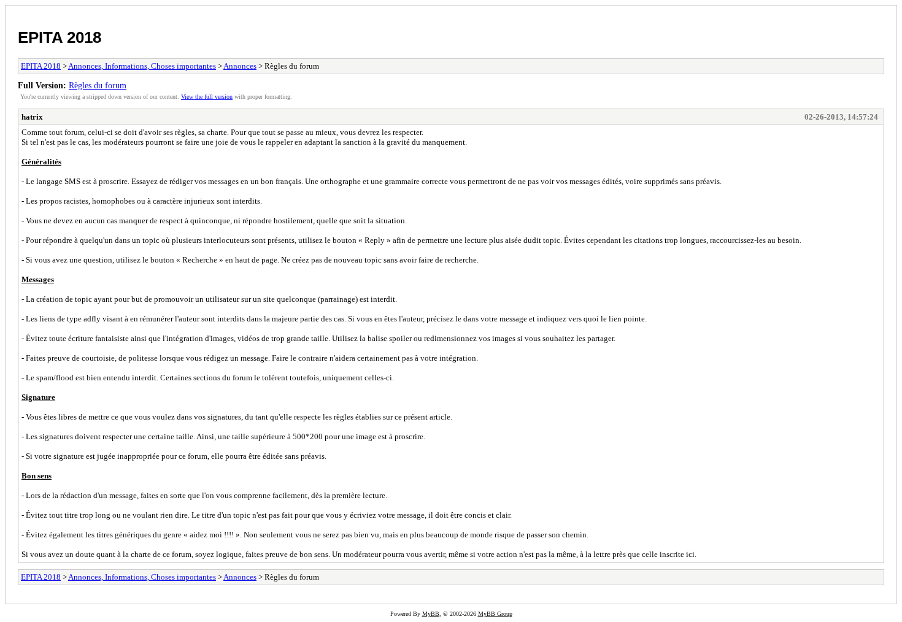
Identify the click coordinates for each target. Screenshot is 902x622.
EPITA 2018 (59, 37)
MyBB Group (495, 613)
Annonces (239, 66)
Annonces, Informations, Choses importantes (142, 66)
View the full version (207, 96)
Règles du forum (97, 85)
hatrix (32, 116)
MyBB (430, 613)
